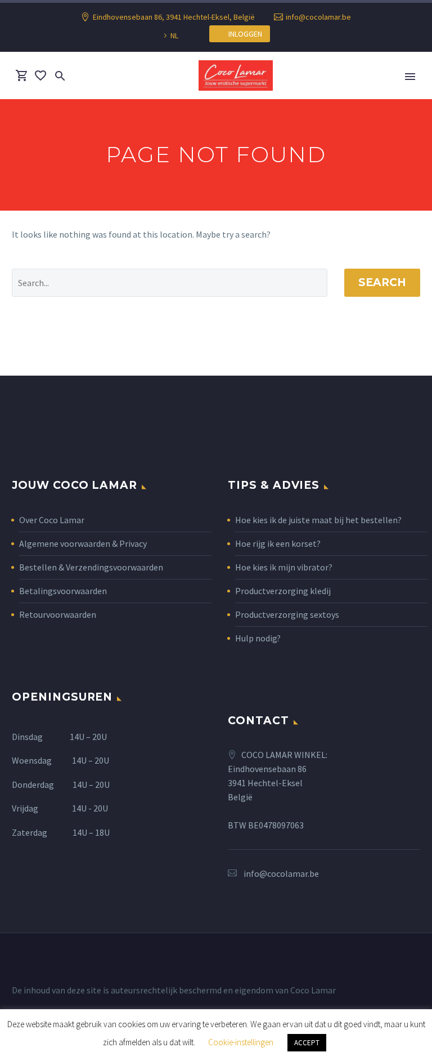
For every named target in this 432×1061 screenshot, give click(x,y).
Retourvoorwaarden (57, 614)
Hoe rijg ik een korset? (278, 543)
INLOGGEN (242, 34)
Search (382, 282)
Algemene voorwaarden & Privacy (83, 543)
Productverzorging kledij (283, 590)
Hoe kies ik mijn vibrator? (283, 567)
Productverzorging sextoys (287, 614)
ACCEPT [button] (307, 1042)
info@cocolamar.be (318, 17)
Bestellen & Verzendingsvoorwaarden (91, 567)
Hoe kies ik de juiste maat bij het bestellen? (318, 519)
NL (174, 35)
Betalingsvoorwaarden (63, 590)
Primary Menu (410, 76)
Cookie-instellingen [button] (240, 1042)
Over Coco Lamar (51, 519)
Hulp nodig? (258, 638)
